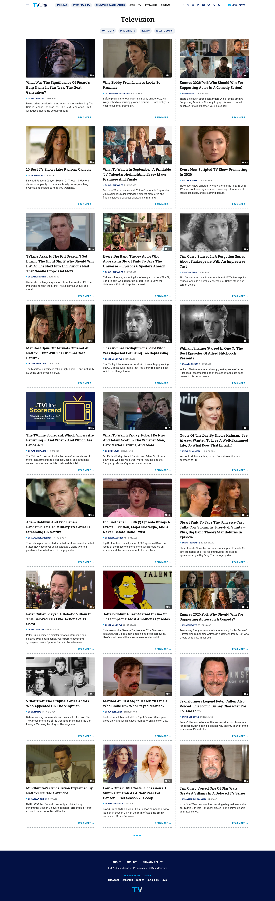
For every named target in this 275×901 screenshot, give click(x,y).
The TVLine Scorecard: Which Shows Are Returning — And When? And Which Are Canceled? (60, 440)
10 (92, 249)
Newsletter (238, 5)
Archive (132, 862)
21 (92, 341)
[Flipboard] (198, 5)
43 (246, 162)
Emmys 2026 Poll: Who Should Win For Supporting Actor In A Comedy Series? (211, 85)
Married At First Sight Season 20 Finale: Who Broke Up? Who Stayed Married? (135, 703)
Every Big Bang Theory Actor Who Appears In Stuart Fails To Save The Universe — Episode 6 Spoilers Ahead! (134, 261)
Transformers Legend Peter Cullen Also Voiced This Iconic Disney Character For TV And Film (213, 706)
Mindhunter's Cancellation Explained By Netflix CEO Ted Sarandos (59, 790)
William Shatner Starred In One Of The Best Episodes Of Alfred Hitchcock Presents (211, 353)
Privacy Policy (153, 862)
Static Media (122, 868)
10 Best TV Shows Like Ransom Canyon (58, 169)
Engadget (113, 880)
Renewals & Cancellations (110, 5)
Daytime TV (108, 30)
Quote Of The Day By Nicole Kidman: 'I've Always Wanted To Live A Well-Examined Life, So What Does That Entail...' (214, 440)
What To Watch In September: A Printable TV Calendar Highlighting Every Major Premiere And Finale (137, 174)
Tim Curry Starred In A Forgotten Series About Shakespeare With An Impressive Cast (212, 261)
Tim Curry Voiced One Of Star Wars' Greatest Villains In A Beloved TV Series (213, 791)
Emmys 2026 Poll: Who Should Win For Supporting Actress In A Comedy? (211, 617)
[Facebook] (183, 5)
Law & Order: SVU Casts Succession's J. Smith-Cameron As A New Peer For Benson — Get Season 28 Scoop (135, 793)
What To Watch (164, 30)
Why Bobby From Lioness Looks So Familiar (131, 85)
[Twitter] (188, 5)
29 (169, 249)
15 (246, 607)
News (132, 5)
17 (169, 428)
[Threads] (193, 5)
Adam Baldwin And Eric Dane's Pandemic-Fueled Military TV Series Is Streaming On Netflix (58, 527)
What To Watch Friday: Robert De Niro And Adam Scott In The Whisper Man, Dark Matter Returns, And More (134, 440)
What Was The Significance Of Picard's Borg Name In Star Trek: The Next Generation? (58, 87)
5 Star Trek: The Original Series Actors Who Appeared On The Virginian (57, 703)
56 (92, 428)
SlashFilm (153, 880)
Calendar (62, 5)
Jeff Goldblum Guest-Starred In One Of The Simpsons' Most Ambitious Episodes (136, 616)
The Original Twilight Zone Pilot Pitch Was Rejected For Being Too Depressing (135, 350)
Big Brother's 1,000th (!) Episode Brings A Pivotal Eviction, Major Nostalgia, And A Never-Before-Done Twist (136, 527)
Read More (84, 117)
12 (169, 162)
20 (92, 515)
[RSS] (218, 5)
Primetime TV (127, 30)
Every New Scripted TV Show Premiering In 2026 (213, 172)
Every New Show (81, 5)
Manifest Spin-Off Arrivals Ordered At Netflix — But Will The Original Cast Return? (57, 353)
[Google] (213, 5)
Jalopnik (128, 880)
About (117, 862)
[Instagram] (203, 5)
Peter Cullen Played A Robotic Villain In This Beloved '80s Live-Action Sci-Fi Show (59, 619)
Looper (140, 880)
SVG (164, 880)
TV (139, 5)
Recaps (145, 30)
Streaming (151, 5)
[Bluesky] (208, 5)
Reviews (165, 5)
